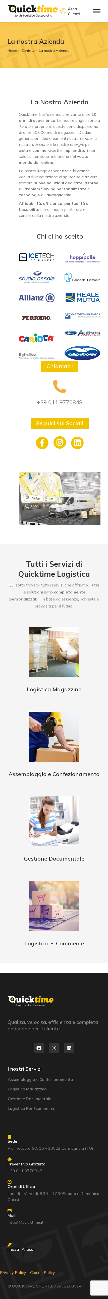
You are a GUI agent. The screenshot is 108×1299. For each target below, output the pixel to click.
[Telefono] (59, 386)
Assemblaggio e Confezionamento (54, 774)
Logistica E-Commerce (54, 943)
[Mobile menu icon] (96, 11)
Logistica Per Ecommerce (31, 1108)
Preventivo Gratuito (26, 1163)
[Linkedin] (69, 1048)
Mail (11, 1215)
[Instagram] (59, 442)
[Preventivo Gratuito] (10, 1159)
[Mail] (10, 1211)
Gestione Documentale (54, 858)
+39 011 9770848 (59, 402)
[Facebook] (39, 1048)
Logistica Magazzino (54, 689)
